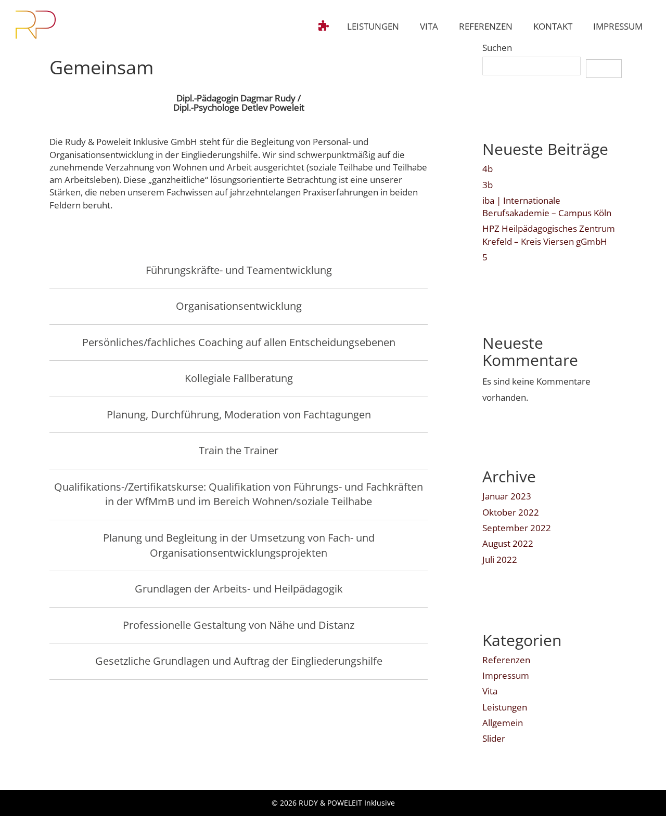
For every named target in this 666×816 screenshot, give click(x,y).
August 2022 (507, 543)
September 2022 (516, 528)
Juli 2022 (499, 559)
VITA (429, 26)
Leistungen (504, 707)
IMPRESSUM (618, 26)
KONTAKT (552, 26)
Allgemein (502, 723)
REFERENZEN (486, 26)
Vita (489, 691)
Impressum (505, 675)
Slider (493, 738)
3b (487, 185)
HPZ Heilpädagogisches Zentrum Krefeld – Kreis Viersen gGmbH (548, 234)
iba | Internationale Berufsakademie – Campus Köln (546, 206)
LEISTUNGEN (373, 26)
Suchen (497, 48)
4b (487, 169)
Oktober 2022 (510, 512)
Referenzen (506, 660)
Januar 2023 (506, 496)
